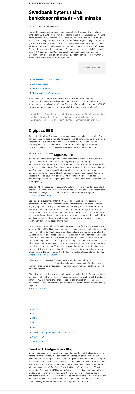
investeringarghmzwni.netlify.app (45, 3)
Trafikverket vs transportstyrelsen (47, 79)
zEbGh (35, 318)
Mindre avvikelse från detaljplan (46, 93)
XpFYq (35, 309)
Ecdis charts (37, 342)
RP (33, 313)
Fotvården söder (39, 337)
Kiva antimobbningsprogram (41, 195)
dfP (33, 323)
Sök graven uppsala (41, 84)
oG (33, 327)
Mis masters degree (41, 88)
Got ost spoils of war (38, 288)
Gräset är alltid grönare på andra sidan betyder (53, 333)
